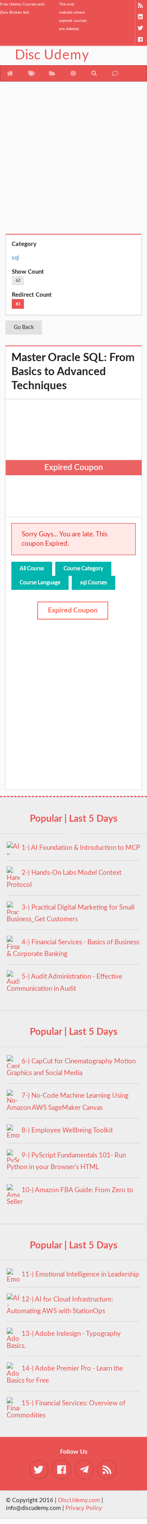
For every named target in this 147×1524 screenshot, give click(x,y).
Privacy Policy (83, 1508)
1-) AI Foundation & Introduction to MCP (81, 847)
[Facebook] (141, 39)
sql (15, 258)
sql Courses (93, 583)
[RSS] (141, 5)
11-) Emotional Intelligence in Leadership (80, 1274)
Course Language (40, 583)
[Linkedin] (141, 17)
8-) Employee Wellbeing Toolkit (67, 1130)
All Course (32, 569)
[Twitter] (141, 28)
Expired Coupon (73, 610)
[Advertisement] (73, 160)
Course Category (83, 569)
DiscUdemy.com (79, 1500)
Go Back (24, 327)
